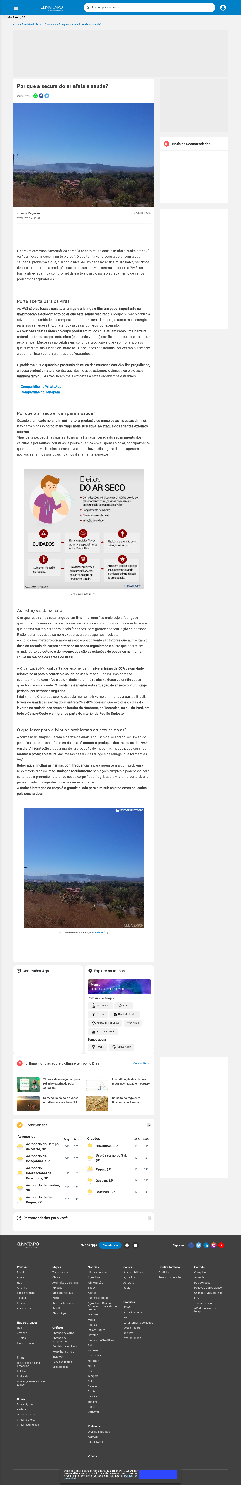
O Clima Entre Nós (99, 1431)
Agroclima (94, 1277)
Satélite (100, 1047)
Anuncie (199, 1277)
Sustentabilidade (98, 1297)
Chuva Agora (124, 1047)
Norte (91, 1365)
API (125, 1317)
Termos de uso (203, 1303)
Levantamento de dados (138, 1322)
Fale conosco (202, 1282)
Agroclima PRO (132, 1312)
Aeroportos (24, 1308)
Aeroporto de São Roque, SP (39, 1199)
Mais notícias (142, 1063)
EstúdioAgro (95, 1441)
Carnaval (93, 1411)
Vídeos (92, 1456)
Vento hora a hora (63, 1351)
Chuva (126, 1005)
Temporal (93, 1376)
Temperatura (103, 1005)
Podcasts (22, 1376)
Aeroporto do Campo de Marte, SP (42, 1146)
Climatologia (60, 1366)
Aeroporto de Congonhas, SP (38, 1158)
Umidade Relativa (127, 1014)
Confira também (169, 1267)
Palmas (99, 932)
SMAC (127, 1307)
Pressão (101, 1014)
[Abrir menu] (16, 8)
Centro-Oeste (96, 1355)
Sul (90, 1345)
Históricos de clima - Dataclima (29, 1364)
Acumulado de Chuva (108, 1023)
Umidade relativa (62, 1292)
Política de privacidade (208, 1287)
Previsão (22, 1267)
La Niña (92, 1396)
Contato (199, 1267)
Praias (21, 1303)
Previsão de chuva (63, 1332)
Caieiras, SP (105, 1192)
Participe (164, 1272)
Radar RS (93, 1406)
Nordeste (93, 1360)
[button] (12, 17)
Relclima (22, 1371)
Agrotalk (93, 1436)
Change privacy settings (208, 1292)
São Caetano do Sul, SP (111, 1157)
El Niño (92, 1391)
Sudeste (93, 1350)
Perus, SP (103, 1169)
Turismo (93, 1401)
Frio (90, 1370)
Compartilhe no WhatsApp (41, 386)
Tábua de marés (62, 1361)
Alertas (92, 1292)
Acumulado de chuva (65, 1282)
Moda (91, 1319)
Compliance (201, 1272)
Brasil (20, 1272)
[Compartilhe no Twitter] (46, 96)
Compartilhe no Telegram (40, 392)
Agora (20, 1277)
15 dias (21, 1297)
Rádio (126, 1287)
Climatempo (110, 1245)
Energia (92, 1324)
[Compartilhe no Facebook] (40, 96)
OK (158, 1474)
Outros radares (26, 1414)
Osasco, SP (104, 1181)
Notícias (93, 1267)
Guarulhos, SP (107, 1146)
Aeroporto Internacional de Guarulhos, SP (39, 1173)
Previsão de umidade (65, 1346)
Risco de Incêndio (106, 1031)
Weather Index (132, 1338)
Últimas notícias (98, 1272)
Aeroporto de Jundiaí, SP (43, 1187)
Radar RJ (22, 1409)
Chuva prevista (26, 1419)
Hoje (19, 1282)
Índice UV (58, 1356)
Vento (136, 1023)
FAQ (196, 1297)
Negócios (93, 1314)
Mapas (56, 1267)
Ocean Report (131, 1327)
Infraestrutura (96, 1329)
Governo (93, 1335)
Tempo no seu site (170, 1277)
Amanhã (22, 1287)
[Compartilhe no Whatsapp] (34, 96)
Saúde (92, 1287)
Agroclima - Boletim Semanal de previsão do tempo (102, 1306)
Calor (91, 1381)
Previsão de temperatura (60, 1340)
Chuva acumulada (28, 1424)
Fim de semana (26, 1292)
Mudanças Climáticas (101, 1340)
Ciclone (92, 1386)
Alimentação (95, 1282)
